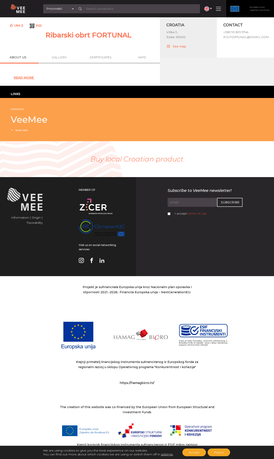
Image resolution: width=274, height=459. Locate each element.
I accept (191, 213)
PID (39, 26)
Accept (194, 452)
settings (167, 454)
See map (179, 46)
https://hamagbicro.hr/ (137, 383)
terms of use (197, 213)
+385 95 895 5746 (235, 32)
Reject (219, 452)
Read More (24, 78)
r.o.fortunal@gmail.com (246, 37)
